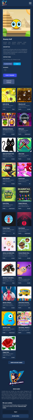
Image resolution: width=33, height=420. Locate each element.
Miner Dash (21, 153)
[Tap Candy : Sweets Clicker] (24, 318)
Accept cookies (15, 416)
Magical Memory (23, 203)
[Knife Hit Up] (9, 95)
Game (24, 42)
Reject (15, 411)
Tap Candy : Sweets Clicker (25, 327)
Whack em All (22, 104)
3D (29, 183)
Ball (9, 42)
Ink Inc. (20, 277)
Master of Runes (7, 302)
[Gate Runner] (24, 219)
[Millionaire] (24, 120)
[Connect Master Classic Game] (24, 244)
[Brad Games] (3, 3)
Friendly (19, 42)
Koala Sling (6, 203)
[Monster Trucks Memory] (9, 269)
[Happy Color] (9, 343)
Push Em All (22, 178)
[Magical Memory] (24, 194)
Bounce (14, 42)
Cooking (28, 332)
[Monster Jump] (9, 318)
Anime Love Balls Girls (8, 253)
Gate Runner (22, 228)
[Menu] (30, 3)
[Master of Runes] (9, 294)
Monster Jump (6, 327)
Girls (29, 307)
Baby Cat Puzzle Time (8, 153)
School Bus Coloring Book (25, 302)
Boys (13, 109)
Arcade (5, 42)
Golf (9, 43)
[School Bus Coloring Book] (24, 294)
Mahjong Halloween (8, 129)
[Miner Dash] (24, 145)
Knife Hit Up (6, 104)
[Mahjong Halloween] (9, 120)
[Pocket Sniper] (9, 219)
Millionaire (21, 129)
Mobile (14, 43)
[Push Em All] (24, 169)
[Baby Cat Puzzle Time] (9, 145)
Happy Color (6, 352)
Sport (18, 43)
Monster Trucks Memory (9, 277)
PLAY (4, 109)
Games (5, 43)
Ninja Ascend (6, 178)
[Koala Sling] (9, 194)
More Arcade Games (16, 362)
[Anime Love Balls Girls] (9, 244)
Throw (23, 43)
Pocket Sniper (6, 228)
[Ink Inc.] (24, 269)
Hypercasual (27, 134)
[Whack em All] (24, 95)
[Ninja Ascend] (9, 169)
